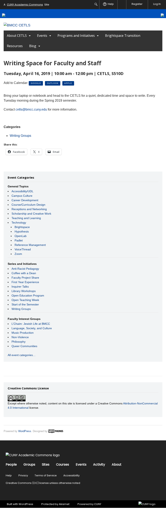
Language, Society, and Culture (32, 328)
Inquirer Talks (20, 286)
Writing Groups (20, 135)
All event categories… (22, 355)
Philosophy (19, 341)
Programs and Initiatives (76, 35)
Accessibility (71, 475)
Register (137, 4)
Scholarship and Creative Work (31, 213)
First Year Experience (25, 282)
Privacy (23, 475)
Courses (62, 464)
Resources (15, 46)
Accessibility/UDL (22, 191)
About (116, 464)
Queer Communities (24, 346)
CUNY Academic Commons (25, 5)
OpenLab (21, 236)
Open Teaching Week (25, 300)
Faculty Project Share (25, 277)
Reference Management (30, 245)
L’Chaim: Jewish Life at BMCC (31, 323)
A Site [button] (26, 5)
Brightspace (22, 227)
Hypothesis (22, 231)
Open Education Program (28, 295)
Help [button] (111, 4)
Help (9, 475)
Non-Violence (20, 337)
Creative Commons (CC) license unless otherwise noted (43, 483)
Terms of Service (46, 475)
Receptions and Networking (29, 209)
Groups (29, 464)
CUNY (97, 504)
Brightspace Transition (122, 35)
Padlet (19, 240)
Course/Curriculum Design (28, 204)
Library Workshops (24, 291)
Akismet (64, 504)
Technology (19, 222)
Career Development (25, 200)
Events (42, 35)
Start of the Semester (25, 304)
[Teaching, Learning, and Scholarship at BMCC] (17, 25)
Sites (45, 464)
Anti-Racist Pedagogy (25, 268)
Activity (99, 464)
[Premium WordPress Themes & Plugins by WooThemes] (55, 431)
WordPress (24, 431)
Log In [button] (157, 4)
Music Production (23, 332)
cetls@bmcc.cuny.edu (31, 109)
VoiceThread (23, 249)
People (11, 464)
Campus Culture (22, 195)
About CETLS (17, 35)
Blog (32, 46)
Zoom (18, 253)
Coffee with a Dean (24, 273)
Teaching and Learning (26, 218)
